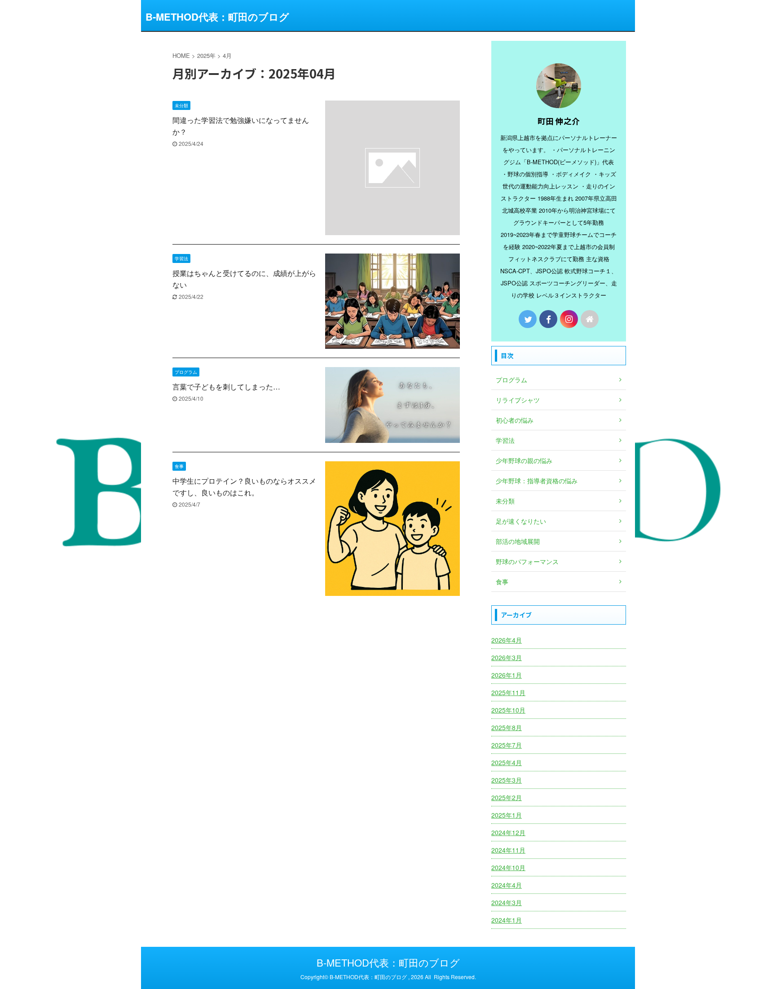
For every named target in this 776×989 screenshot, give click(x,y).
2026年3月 (506, 657)
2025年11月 (508, 692)
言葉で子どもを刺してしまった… (226, 386)
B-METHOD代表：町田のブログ (217, 16)
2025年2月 (506, 797)
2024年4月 (506, 884)
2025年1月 (506, 814)
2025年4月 (506, 762)
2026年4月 (506, 639)
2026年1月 (506, 674)
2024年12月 (508, 832)
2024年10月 (508, 867)
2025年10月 (508, 709)
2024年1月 (506, 919)
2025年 (206, 55)
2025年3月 (506, 779)
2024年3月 (506, 902)
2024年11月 (508, 849)
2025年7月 (506, 744)
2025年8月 (506, 727)
